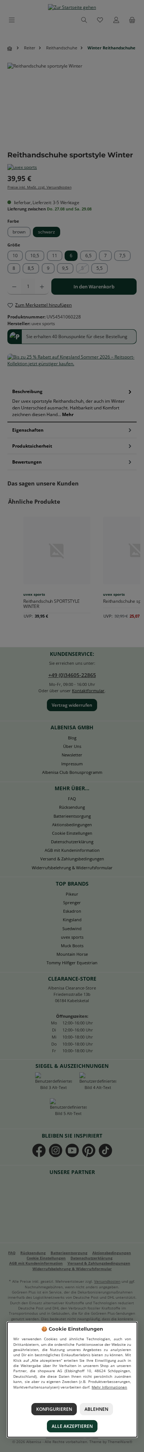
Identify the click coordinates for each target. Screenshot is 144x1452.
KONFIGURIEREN (54, 1409)
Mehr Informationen (109, 1387)
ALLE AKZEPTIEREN (72, 1426)
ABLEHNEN (96, 1409)
